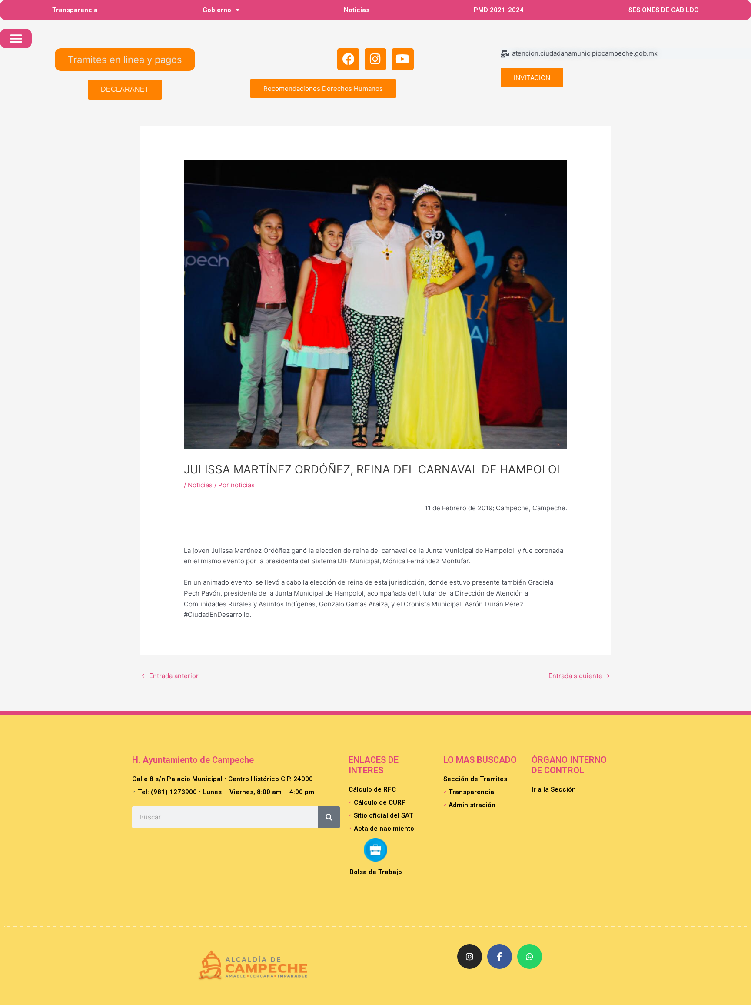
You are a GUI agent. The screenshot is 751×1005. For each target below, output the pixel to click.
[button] (16, 38)
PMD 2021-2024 (499, 10)
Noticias (356, 10)
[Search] (329, 817)
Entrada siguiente (579, 676)
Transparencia (75, 10)
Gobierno (217, 10)
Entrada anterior (170, 676)
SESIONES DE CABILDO (663, 10)
